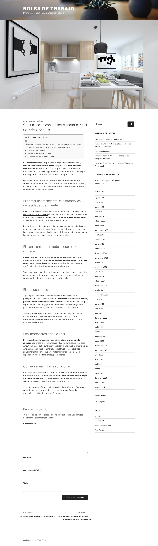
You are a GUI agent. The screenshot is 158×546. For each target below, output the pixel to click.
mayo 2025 (99, 244)
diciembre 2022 (101, 318)
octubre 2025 (100, 235)
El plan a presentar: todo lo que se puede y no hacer (48, 147)
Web (25, 483)
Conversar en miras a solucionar (40, 156)
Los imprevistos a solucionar (39, 153)
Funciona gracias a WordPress (34, 540)
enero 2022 (99, 341)
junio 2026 (99, 202)
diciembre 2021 (101, 345)
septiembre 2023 (101, 295)
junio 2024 (99, 272)
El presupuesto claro (36, 150)
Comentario (29, 424)
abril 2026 (99, 212)
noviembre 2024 (101, 258)
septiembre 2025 (101, 239)
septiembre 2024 (101, 267)
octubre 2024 (100, 262)
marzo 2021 (99, 369)
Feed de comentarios (103, 425)
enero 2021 (99, 373)
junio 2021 (99, 355)
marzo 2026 (99, 216)
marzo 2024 (99, 276)
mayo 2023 (99, 304)
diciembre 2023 (101, 285)
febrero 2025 (100, 249)
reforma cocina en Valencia (35, 214)
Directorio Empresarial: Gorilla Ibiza (108, 139)
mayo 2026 (99, 207)
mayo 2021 (99, 359)
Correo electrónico (33, 470)
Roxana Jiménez (36, 121)
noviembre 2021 (101, 350)
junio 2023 (99, 299)
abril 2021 (98, 364)
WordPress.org (101, 430)
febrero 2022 (100, 336)
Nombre (27, 457)
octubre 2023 (100, 290)
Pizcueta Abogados (102, 151)
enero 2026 (99, 225)
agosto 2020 (100, 382)
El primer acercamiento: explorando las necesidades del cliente (53, 144)
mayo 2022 (99, 322)
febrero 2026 (100, 221)
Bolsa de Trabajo (48, 8)
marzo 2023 (99, 313)
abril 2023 (99, 309)
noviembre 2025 (101, 230)
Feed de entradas (101, 421)
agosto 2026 (100, 198)
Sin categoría (100, 402)
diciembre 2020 (101, 378)
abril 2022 (99, 327)
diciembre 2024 (101, 253)
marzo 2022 (99, 332)
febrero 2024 (100, 281)
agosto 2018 (100, 387)
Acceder (98, 416)
